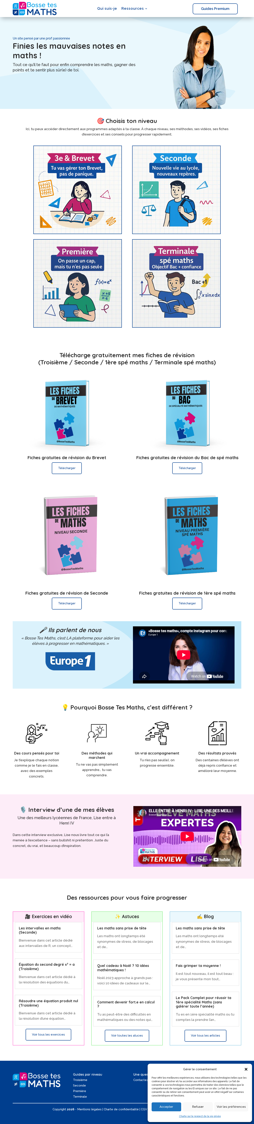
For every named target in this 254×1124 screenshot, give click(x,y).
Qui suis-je (107, 8)
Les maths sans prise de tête (121, 928)
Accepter (166, 1107)
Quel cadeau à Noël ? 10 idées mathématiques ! (123, 967)
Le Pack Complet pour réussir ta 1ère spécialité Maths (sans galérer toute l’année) (203, 1002)
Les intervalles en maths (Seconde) (40, 930)
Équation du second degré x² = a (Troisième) (47, 966)
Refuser (198, 1107)
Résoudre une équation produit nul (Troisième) (48, 1003)
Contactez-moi (144, 1080)
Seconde (79, 1085)
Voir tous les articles (205, 1035)
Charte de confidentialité (121, 1109)
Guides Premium (215, 9)
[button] (246, 1069)
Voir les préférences (231, 1107)
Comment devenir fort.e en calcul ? (126, 1004)
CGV (144, 1109)
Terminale (80, 1096)
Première (79, 1091)
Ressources (132, 8)
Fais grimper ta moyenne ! (198, 965)
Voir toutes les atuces (127, 1035)
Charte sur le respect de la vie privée (200, 1116)
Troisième (80, 1080)
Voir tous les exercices (48, 1034)
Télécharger (66, 468)
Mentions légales (89, 1109)
